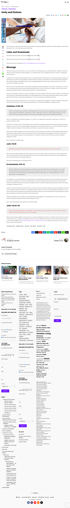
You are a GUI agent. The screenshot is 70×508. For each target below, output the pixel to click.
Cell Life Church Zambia (10, 408)
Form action (4, 329)
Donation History (22, 441)
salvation (21, 336)
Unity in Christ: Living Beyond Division (25, 278)
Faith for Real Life (23, 310)
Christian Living (22, 302)
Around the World (40, 293)
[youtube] (35, 502)
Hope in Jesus (26, 322)
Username (56, 301)
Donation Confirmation (8, 428)
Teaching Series (9, 461)
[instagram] (31, 502)
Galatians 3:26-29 (19, 226)
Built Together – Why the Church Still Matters (11, 465)
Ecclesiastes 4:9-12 (11, 226)
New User (4, 449)
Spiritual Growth (22, 340)
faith (26, 308)
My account (5, 447)
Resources (7, 6)
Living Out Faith (22, 330)
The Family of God (6, 278)
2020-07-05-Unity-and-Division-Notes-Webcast (15, 55)
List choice (3, 335)
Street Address (4, 359)
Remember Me (58, 316)
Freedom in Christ (29, 314)
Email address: (4, 315)
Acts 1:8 (21, 294)
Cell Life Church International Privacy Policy (9, 419)
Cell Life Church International (6, 415)
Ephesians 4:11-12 (28, 306)
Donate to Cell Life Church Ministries (10, 422)
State (2, 371)
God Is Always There (42, 278)
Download (32, 55)
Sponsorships (5, 487)
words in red (30, 340)
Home (2, 6)
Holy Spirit (30, 320)
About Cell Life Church (9, 399)
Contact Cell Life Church (10, 410)
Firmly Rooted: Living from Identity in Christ (12, 474)
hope (20, 322)
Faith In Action (22, 312)
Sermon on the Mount (24, 338)
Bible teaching (22, 298)
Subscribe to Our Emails (10, 445)
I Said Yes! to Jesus (7, 433)
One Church (39, 226)
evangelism (21, 308)
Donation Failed (39, 401)
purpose (28, 334)
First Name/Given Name (6, 322)
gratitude (25, 316)
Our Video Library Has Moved (7, 452)
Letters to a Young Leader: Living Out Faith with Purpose (11, 479)
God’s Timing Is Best (5, 297)
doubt (27, 304)
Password (56, 309)
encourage (21, 306)
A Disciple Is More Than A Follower (7, 303)
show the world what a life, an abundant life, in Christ (34, 220)
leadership (24, 328)
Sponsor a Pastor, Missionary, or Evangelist (10, 426)
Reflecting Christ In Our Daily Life (8, 294)
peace (20, 334)
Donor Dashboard (6, 430)
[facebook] (28, 502)
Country (3, 383)
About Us (44, 320)
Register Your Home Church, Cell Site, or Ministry (9, 442)
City (2, 367)
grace (20, 316)
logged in (9, 249)
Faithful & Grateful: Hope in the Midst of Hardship (11, 470)
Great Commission (23, 318)
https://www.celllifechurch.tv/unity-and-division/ (34, 63)
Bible (28, 296)
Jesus (28, 324)
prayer (24, 334)
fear (27, 312)
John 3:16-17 (21, 326)
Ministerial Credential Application (9, 437)
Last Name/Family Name (6, 347)
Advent (25, 294)
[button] (4, 1)
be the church (22, 296)
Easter (30, 304)
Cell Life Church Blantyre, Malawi (8, 402)
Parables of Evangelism (6, 298)
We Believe (7, 412)
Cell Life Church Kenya (10, 404)
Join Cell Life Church (8, 434)
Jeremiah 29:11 (22, 324)
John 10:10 (27, 226)
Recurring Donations (23, 439)
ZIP (2, 379)
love (28, 330)
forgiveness (21, 314)
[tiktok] (41, 502)
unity (44, 226)
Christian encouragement (24, 300)
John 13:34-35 (33, 226)
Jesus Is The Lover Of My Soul (7, 300)
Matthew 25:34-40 (23, 332)
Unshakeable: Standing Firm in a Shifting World (12, 484)
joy (20, 328)
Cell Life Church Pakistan (10, 406)
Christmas (29, 302)
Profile (37, 419)
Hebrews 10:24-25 (23, 320)
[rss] (38, 502)
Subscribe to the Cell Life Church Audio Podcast (9, 458)
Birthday (3, 355)
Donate (38, 299)
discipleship (21, 304)
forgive (30, 312)
